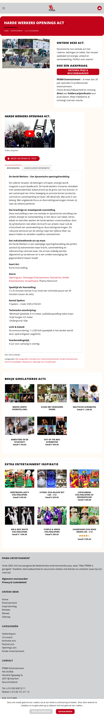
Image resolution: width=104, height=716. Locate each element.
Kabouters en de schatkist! (19, 440)
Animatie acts (9, 640)
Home (6, 31)
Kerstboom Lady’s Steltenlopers (19, 493)
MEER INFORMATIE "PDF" (24, 158)
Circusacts (7, 637)
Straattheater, (31, 280)
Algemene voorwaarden (15, 578)
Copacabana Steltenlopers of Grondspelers (84, 494)
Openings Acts (38, 362)
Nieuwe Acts (27, 362)
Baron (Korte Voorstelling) (19, 408)
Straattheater (50, 362)
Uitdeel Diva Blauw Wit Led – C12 (52, 493)
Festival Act (55, 277)
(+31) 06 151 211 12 (19, 691)
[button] (3, 8)
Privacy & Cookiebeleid (14, 582)
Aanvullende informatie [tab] (36, 168)
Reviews (6, 609)
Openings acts (9, 647)
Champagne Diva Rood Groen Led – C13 (84, 530)
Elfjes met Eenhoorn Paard (52, 408)
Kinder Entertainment (68, 359)
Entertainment (17, 31)
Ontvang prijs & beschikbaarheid (78, 72)
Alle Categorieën (31, 31)
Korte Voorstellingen (13, 362)
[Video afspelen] (29, 133)
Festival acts (8, 644)
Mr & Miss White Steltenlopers (19, 530)
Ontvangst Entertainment (36, 277)
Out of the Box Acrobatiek (52, 440)
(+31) (9, 688)
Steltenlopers (9, 633)
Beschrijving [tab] (13, 168)
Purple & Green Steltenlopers (52, 530)
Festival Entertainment (50, 359)
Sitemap (6, 616)
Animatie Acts (34, 359)
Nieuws (5, 613)
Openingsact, (16, 277)
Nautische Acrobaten (84, 407)
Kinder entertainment (13, 651)
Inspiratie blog (9, 606)
